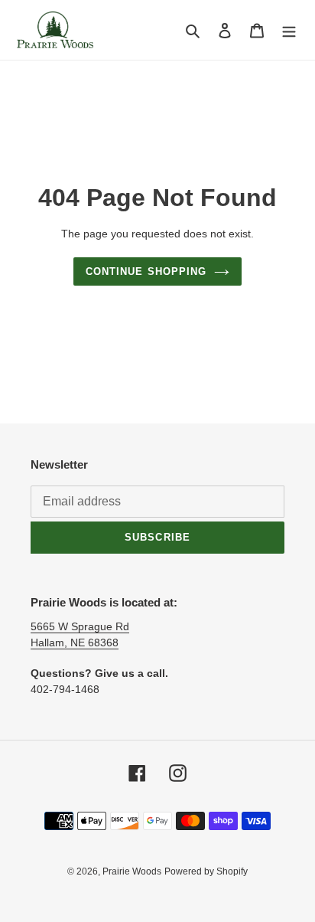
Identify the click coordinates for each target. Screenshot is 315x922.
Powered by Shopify (206, 871)
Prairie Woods (131, 871)
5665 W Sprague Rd (80, 626)
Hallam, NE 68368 (75, 642)
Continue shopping (146, 271)
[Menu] (289, 30)
